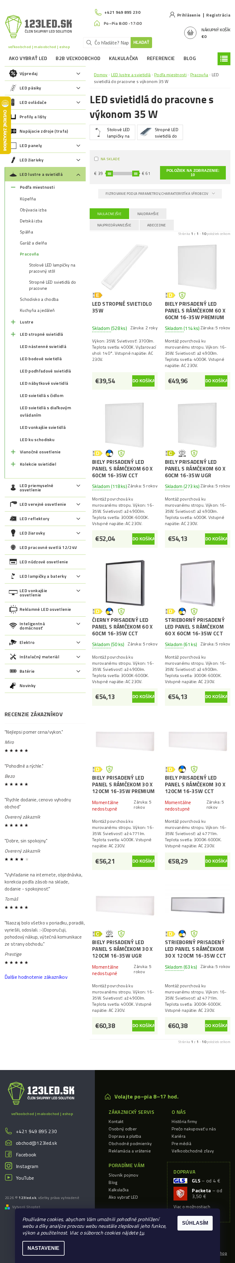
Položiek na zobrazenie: (192, 172)
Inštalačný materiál (39, 656)
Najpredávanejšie (114, 225)
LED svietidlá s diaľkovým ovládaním (45, 411)
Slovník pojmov (123, 1175)
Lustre (26, 322)
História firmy (184, 1121)
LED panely (31, 145)
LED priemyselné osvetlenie (37, 487)
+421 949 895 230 (36, 1131)
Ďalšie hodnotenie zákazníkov (36, 977)
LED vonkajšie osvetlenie (33, 592)
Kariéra (178, 1136)
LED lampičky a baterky (43, 576)
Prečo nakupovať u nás (194, 1128)
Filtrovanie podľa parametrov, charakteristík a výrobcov (157, 193)
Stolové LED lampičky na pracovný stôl (52, 268)
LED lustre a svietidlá (41, 174)
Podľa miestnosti (37, 187)
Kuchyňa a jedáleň (37, 310)
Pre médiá (181, 1143)
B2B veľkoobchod (78, 58)
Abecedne (156, 225)
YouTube (25, 1178)
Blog (190, 58)
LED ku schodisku (37, 439)
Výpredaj (29, 73)
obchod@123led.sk (36, 1143)
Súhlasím (195, 1223)
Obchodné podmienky (130, 1143)
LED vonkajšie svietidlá (43, 427)
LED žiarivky (31, 160)
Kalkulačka (123, 58)
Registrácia (218, 15)
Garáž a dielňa (33, 243)
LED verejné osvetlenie (43, 504)
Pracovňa (29, 254)
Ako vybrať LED (28, 58)
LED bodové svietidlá (41, 358)
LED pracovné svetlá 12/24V (48, 547)
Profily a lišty (33, 116)
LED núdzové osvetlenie (44, 561)
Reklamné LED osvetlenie (45, 609)
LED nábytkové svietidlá (44, 383)
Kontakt (116, 1121)
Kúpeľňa (28, 199)
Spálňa (26, 232)
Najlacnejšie (109, 214)
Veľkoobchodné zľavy (193, 1151)
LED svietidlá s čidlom (41, 395)
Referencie (161, 58)
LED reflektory (34, 518)
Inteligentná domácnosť (32, 625)
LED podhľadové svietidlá (45, 371)
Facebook (26, 1154)
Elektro (27, 642)
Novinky (27, 685)
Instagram (27, 1166)
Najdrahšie (148, 214)
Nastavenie (43, 1248)
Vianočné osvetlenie (40, 451)
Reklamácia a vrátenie (130, 1151)
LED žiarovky (32, 533)
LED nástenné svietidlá (43, 346)
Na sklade (110, 159)
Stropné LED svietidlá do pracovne (52, 285)
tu (141, 1232)
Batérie (27, 671)
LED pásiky (30, 88)
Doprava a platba (125, 1136)
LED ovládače (33, 102)
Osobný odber (123, 1128)
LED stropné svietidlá (41, 334)
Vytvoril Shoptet (26, 1206)
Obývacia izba (33, 210)
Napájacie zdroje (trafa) (44, 131)
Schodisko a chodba (39, 299)
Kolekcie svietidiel (38, 464)
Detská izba (31, 221)
